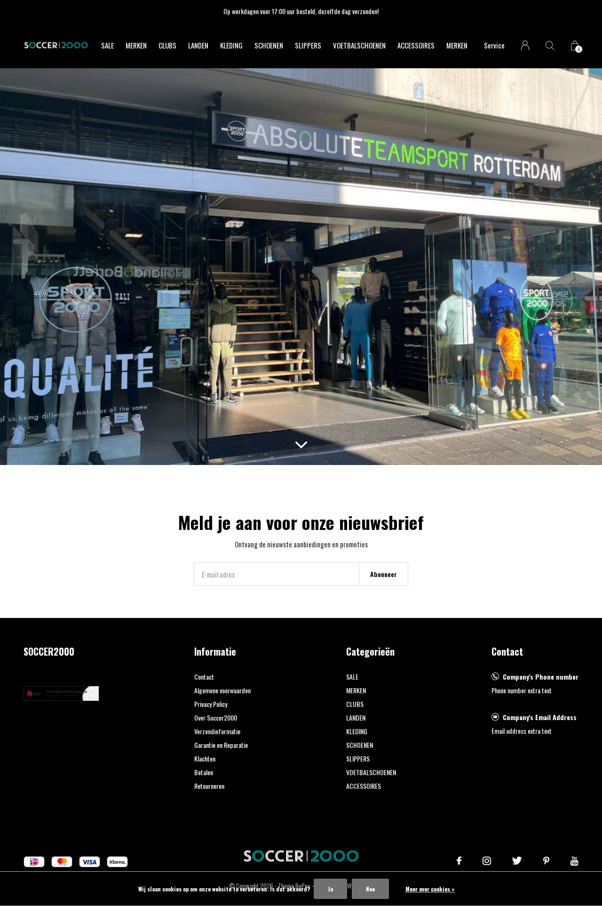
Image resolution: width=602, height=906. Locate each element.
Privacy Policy (210, 704)
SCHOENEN (268, 45)
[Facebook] (459, 861)
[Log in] (525, 45)
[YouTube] (574, 861)
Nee (370, 889)
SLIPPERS (308, 45)
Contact (204, 677)
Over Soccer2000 (215, 717)
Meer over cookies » (430, 889)
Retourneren (209, 786)
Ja (330, 889)
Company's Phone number (540, 677)
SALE (107, 45)
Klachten (204, 758)
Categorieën (370, 651)
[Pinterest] (546, 861)
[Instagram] (487, 861)
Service (494, 45)
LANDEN (198, 45)
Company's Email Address (540, 717)
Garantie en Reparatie (221, 745)
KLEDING (231, 45)
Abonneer (383, 574)
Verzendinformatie (217, 731)
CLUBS (167, 45)
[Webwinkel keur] (61, 692)
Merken (456, 45)
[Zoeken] (550, 45)
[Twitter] (517, 861)
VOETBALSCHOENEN (359, 45)
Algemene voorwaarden (222, 690)
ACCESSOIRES (416, 45)
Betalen (203, 772)
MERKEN (136, 45)
